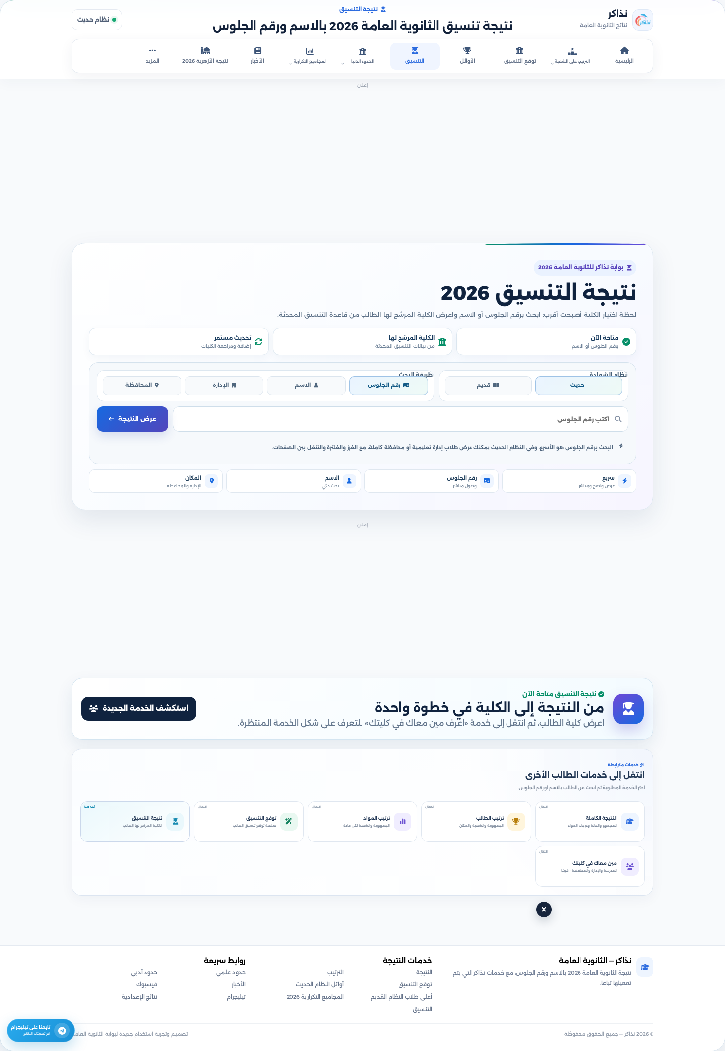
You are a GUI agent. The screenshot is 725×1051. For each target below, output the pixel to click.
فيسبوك (146, 984)
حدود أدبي (144, 972)
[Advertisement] (362, 160)
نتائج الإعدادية (139, 996)
